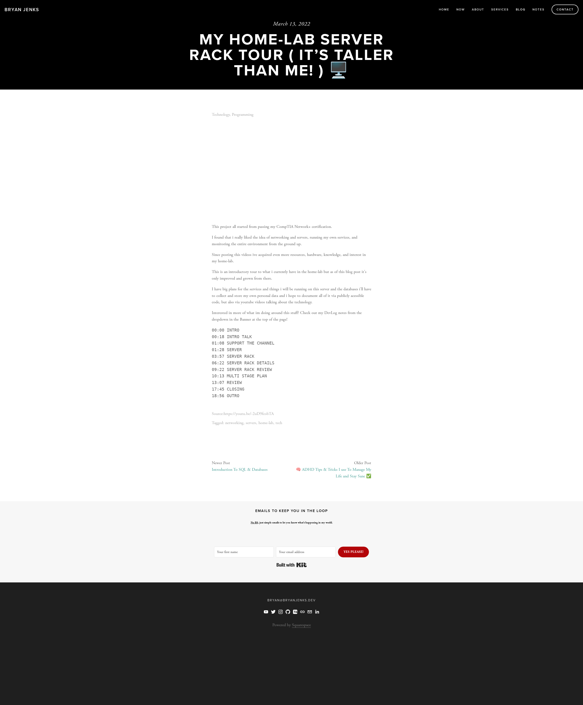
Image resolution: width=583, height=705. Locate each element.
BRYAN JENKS (22, 9)
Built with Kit (291, 565)
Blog (520, 9)
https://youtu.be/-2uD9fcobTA (249, 413)
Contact (565, 9)
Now (460, 9)
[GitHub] (288, 612)
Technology (221, 114)
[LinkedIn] (317, 612)
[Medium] (295, 612)
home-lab (265, 422)
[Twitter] (273, 612)
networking (234, 422)
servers (251, 422)
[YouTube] (266, 612)
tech (279, 422)
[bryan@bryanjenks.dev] (309, 612)
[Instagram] (280, 612)
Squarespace (301, 625)
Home (444, 9)
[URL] (302, 612)
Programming (242, 114)
